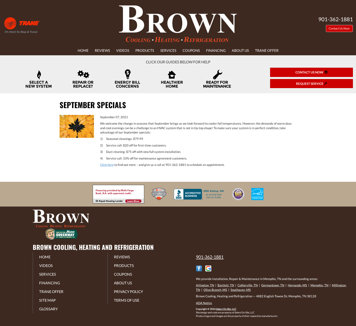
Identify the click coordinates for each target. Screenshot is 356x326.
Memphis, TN (319, 285)
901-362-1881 (210, 256)
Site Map (47, 300)
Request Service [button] (310, 83)
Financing (216, 50)
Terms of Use (126, 300)
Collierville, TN (248, 285)
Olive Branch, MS (215, 290)
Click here (107, 165)
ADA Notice (204, 303)
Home (83, 50)
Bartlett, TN (226, 285)
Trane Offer (267, 50)
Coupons (191, 50)
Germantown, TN (272, 285)
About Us (240, 50)
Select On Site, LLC (226, 309)
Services (168, 50)
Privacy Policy (128, 291)
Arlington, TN (205, 285)
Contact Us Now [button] (339, 28)
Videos (122, 50)
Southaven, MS (241, 290)
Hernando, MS (297, 285)
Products (144, 50)
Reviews (102, 50)
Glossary (48, 309)
